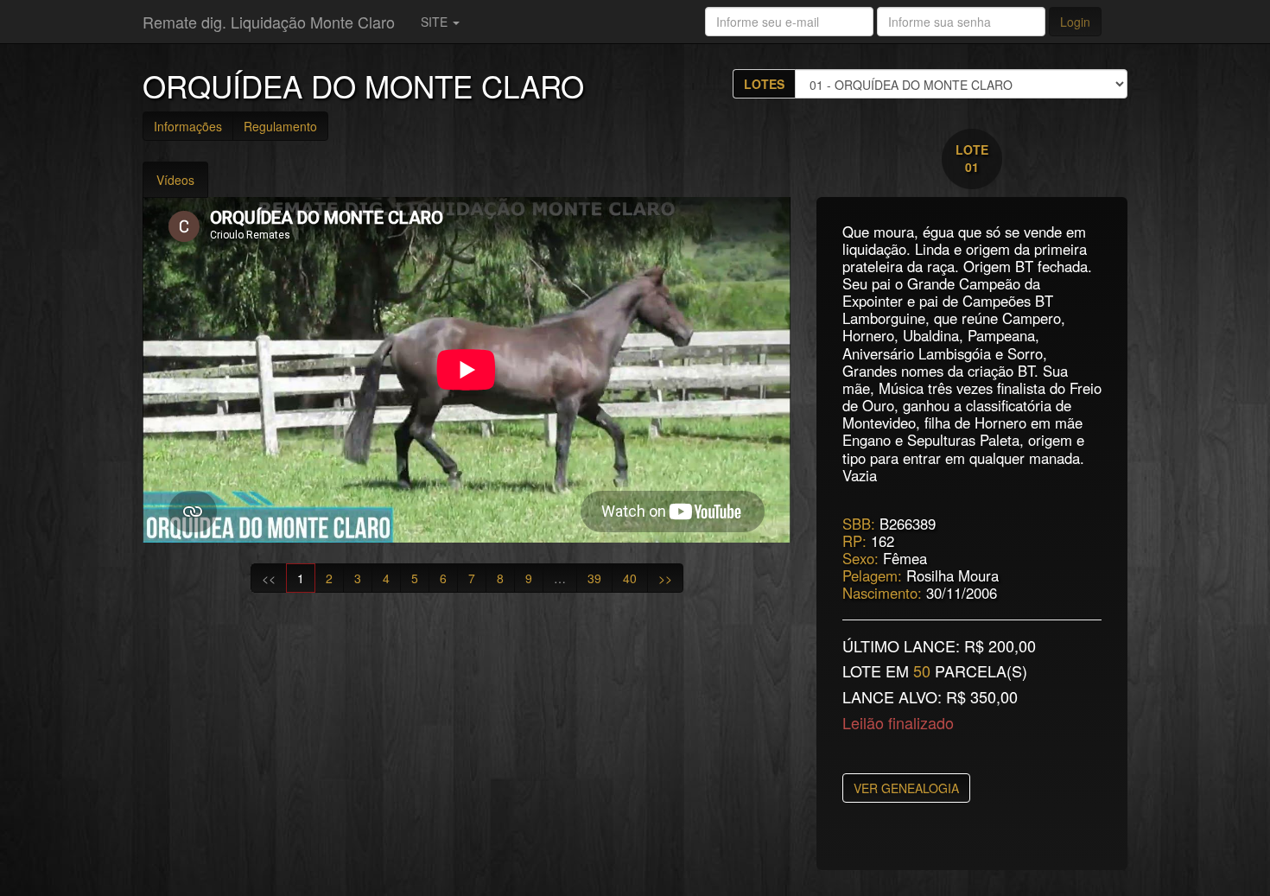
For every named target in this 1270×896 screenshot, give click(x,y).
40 (630, 578)
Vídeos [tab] (175, 179)
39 (594, 578)
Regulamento (280, 126)
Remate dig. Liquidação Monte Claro (269, 21)
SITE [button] (436, 21)
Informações (188, 126)
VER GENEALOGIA (906, 788)
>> (665, 578)
